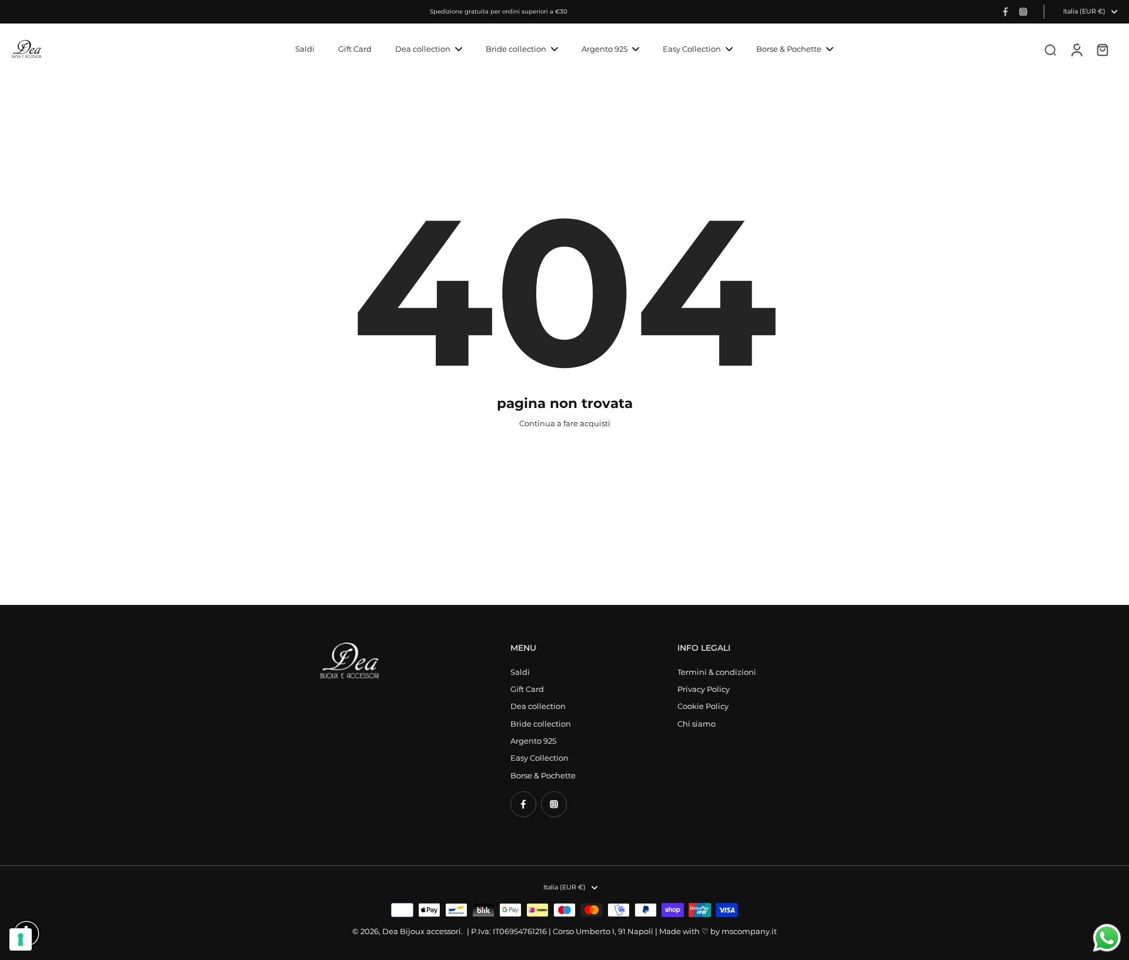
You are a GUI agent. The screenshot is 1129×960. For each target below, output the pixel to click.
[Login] (1076, 49)
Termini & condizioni (716, 672)
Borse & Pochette (543, 775)
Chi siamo (696, 724)
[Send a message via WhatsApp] (1107, 938)
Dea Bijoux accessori (421, 931)
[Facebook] (1005, 12)
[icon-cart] (1102, 49)
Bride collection (540, 724)
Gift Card (527, 689)
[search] (1050, 49)
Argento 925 (533, 741)
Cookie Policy (703, 706)
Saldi (520, 672)
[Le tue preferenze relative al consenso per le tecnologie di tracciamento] (20, 939)
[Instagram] (1023, 12)
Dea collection (538, 706)
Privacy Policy (703, 689)
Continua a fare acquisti (564, 423)
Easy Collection (539, 758)
